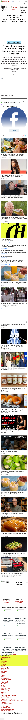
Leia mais (14, 130)
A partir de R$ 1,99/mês (19, 601)
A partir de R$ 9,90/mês (7, 601)
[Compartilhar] (2, 104)
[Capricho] (14, 9)
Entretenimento (14, 42)
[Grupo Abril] (6, 1)
